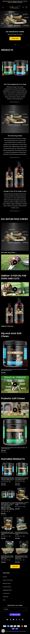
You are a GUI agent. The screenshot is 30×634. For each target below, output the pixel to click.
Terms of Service (8, 580)
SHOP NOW (15, 38)
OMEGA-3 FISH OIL (7, 326)
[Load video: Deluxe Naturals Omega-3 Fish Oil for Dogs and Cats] (15, 289)
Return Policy (6, 583)
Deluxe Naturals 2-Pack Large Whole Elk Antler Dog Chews (8, 533)
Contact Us (6, 593)
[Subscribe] (25, 609)
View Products (14, 102)
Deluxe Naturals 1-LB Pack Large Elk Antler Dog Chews (21, 503)
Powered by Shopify (21, 631)
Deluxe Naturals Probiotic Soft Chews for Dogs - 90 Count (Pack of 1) (14, 448)
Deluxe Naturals (12, 631)
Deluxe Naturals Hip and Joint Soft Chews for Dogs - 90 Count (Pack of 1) (14, 370)
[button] (3, 7)
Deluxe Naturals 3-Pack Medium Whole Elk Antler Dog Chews (21, 557)
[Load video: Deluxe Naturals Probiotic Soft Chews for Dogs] (15, 410)
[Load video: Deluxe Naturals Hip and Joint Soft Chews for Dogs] (15, 384)
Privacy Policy (7, 587)
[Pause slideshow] (28, 44)
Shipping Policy (7, 590)
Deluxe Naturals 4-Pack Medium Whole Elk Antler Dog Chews (7, 557)
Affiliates (5, 596)
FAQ (4, 600)
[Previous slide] (11, 44)
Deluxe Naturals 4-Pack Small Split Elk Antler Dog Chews (21, 533)
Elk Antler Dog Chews (8, 252)
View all (15, 566)
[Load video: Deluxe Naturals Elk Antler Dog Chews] (15, 262)
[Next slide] (18, 44)
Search (5, 577)
